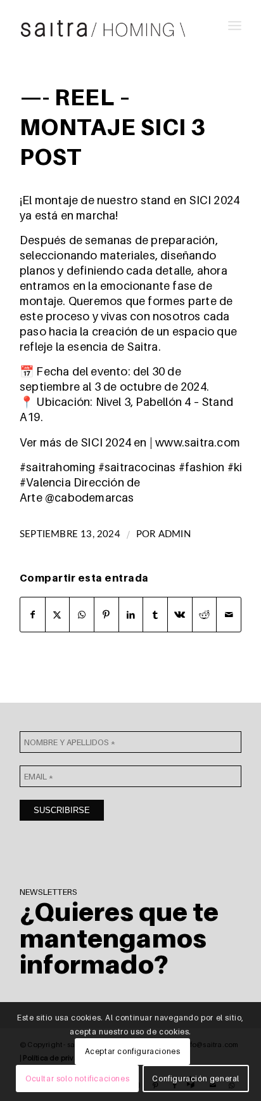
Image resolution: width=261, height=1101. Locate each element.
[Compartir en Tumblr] (155, 614)
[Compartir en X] (58, 614)
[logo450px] (108, 25)
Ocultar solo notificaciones (77, 1078)
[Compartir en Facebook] (32, 614)
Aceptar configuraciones (133, 1051)
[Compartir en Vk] (180, 614)
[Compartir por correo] (229, 614)
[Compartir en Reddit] (205, 614)
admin (174, 534)
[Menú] (234, 25)
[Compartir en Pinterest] (106, 614)
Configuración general (195, 1078)
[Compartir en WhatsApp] (82, 614)
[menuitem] (234, 25)
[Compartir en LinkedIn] (131, 614)
